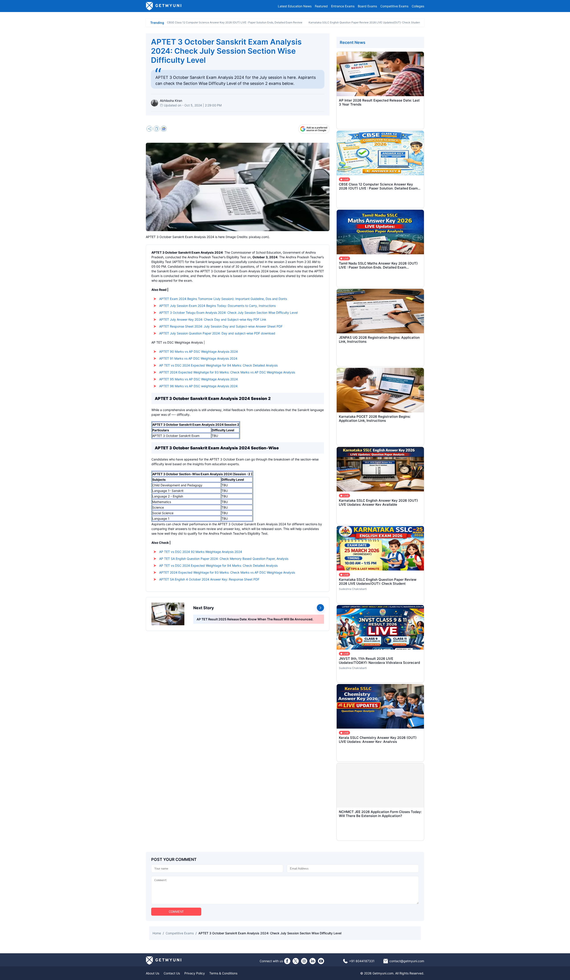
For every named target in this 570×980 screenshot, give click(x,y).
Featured (321, 6)
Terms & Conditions (223, 973)
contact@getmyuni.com (406, 961)
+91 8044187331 (362, 961)
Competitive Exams (394, 6)
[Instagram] (304, 961)
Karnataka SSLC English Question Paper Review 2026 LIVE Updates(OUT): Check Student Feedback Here (375, 22)
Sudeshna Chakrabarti (353, 589)
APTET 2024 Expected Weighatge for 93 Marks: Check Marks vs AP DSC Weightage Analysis (227, 372)
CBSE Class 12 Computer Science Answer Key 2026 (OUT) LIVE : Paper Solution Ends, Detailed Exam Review (234, 22)
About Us (152, 973)
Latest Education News (294, 6)
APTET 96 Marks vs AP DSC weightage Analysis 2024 (198, 386)
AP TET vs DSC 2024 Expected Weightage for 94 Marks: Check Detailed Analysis (218, 565)
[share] (149, 129)
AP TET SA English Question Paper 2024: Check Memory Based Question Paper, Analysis (223, 558)
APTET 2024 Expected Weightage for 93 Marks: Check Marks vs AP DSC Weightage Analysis (227, 572)
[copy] (156, 129)
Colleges (418, 6)
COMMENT (176, 911)
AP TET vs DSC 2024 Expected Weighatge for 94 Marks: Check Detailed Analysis (218, 365)
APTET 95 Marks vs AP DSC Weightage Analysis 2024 (198, 379)
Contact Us (172, 973)
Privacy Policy (194, 973)
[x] (296, 961)
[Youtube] (321, 961)
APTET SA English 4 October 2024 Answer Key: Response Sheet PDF (209, 579)
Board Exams (367, 6)
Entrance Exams (342, 6)
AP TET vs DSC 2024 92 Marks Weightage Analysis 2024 (200, 552)
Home (157, 933)
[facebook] (287, 961)
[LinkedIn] (312, 961)
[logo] (163, 6)
